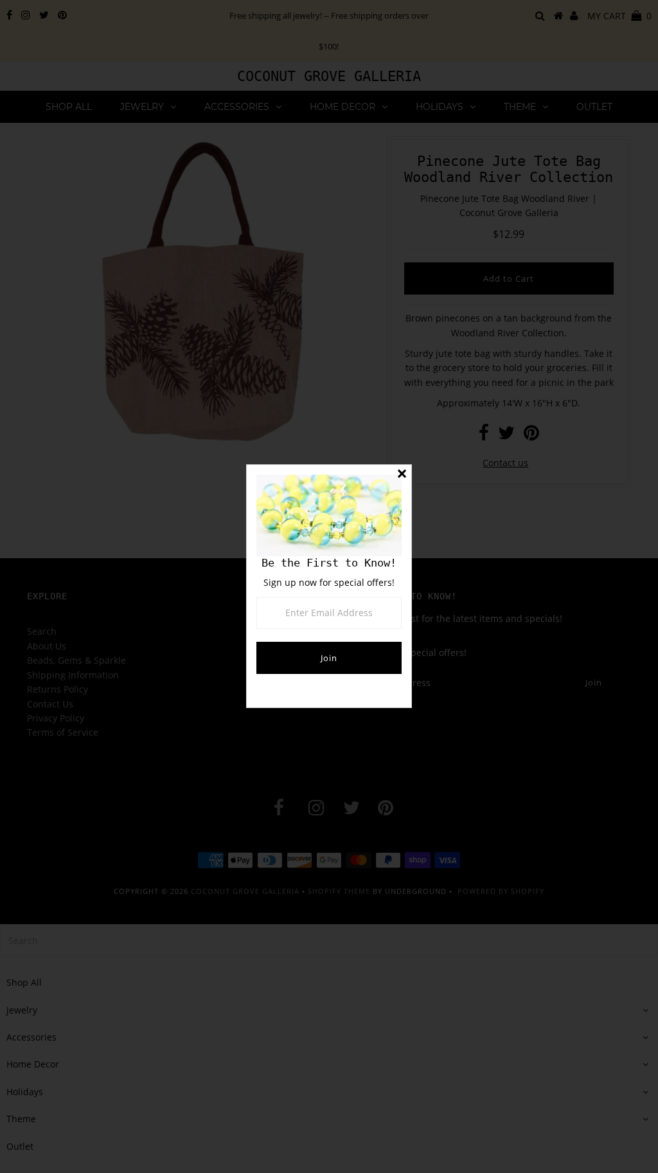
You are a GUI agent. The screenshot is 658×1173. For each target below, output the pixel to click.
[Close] (401, 474)
